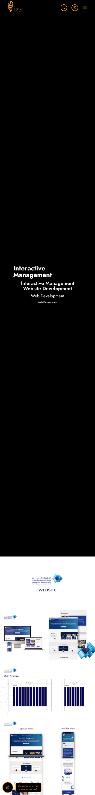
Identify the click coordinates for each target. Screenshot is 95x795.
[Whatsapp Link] (74, 7)
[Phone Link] (64, 7)
